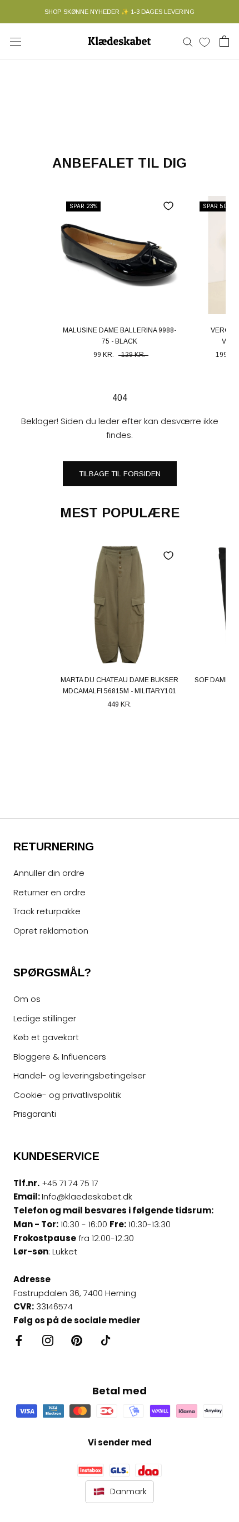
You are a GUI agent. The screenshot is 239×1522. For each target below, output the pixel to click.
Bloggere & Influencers (59, 1056)
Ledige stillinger (44, 1018)
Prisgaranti (34, 1114)
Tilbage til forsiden (120, 474)
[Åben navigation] (15, 41)
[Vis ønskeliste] (205, 42)
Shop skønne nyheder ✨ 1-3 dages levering (119, 11)
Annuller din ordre (48, 873)
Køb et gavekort (46, 1037)
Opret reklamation (50, 930)
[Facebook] (18, 1340)
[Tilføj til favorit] (168, 206)
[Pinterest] (76, 1340)
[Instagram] (47, 1340)
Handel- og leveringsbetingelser (79, 1075)
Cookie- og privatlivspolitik (67, 1095)
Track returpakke (47, 911)
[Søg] (188, 41)
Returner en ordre (49, 892)
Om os (27, 999)
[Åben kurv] (224, 41)
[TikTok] (105, 1340)
